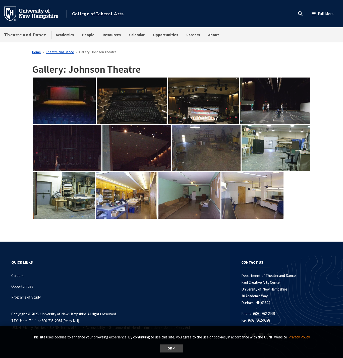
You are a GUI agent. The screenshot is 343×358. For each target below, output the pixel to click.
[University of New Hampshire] (35, 13)
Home (36, 52)
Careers (193, 34)
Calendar (137, 34)
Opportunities (165, 34)
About (213, 34)
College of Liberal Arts (98, 14)
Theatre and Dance (25, 35)
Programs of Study (26, 297)
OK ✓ (171, 348)
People (88, 34)
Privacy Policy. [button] (299, 337)
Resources (112, 34)
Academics (65, 34)
